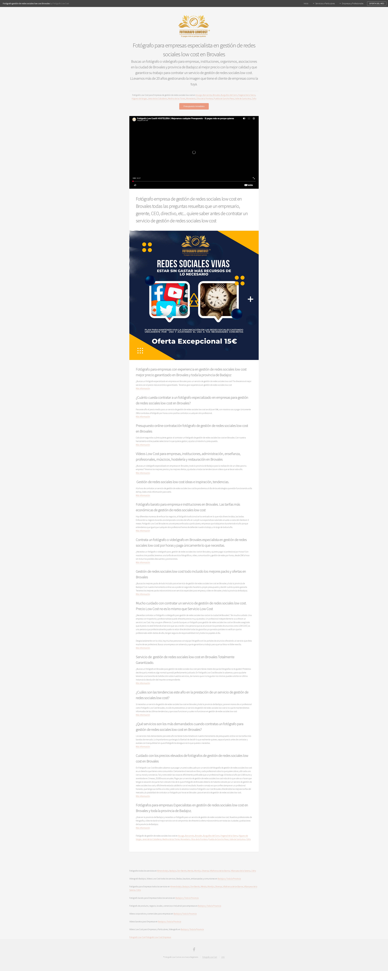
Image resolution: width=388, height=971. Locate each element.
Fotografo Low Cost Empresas (158, 937)
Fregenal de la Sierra (246, 95)
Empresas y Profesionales (352, 3)
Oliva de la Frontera (204, 98)
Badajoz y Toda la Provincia (229, 878)
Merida (190, 870)
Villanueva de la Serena (240, 870)
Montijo (197, 870)
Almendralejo (162, 870)
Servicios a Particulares (325, 3)
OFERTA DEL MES (376, 3)
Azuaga (199, 95)
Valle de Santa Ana (243, 98)
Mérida (204, 886)
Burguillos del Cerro (229, 95)
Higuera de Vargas (139, 98)
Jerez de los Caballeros (157, 98)
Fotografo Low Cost (137, 937)
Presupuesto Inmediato (193, 106)
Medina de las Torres (176, 98)
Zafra (254, 98)
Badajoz (172, 870)
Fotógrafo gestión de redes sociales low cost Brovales (26, 3)
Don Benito (182, 870)
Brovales (216, 95)
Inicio (306, 3)
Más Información (143, 388)
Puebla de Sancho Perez (224, 98)
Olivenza (205, 870)
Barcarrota (207, 95)
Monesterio (191, 98)
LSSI (223, 957)
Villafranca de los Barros (220, 870)
